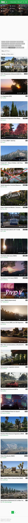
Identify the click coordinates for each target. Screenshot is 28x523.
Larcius (3, 75)
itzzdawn (4, 391)
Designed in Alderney (6, 519)
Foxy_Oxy (4, 186)
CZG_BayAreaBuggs (7, 502)
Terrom (3, 142)
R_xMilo (4, 231)
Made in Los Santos (5, 520)
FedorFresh (4, 346)
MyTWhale (4, 368)
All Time (5, 51)
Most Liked (7, 54)
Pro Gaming (5, 257)
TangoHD (4, 457)
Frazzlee (4, 97)
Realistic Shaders (6, 413)
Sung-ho (4, 120)
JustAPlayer (5, 480)
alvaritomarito (5, 435)
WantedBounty (5, 164)
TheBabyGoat (5, 302)
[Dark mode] (24, 2)
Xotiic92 (4, 324)
